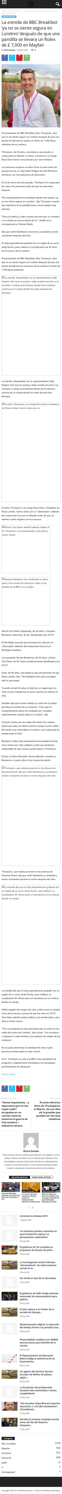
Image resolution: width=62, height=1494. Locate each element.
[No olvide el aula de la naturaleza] (9, 1282)
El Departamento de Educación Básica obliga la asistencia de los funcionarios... (37, 1358)
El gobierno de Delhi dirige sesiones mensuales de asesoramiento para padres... (39, 1296)
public (4, 1462)
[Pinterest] (19, 58)
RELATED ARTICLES (20, 1177)
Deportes (6, 1448)
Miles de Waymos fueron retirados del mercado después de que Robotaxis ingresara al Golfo (50, 1198)
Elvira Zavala (9, 50)
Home (4, 11)
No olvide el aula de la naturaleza (38, 1278)
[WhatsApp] (27, 58)
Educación (6, 1458)
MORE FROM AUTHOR (41, 1177)
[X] (12, 58)
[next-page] (32, 1208)
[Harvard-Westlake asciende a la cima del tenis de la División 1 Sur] (11, 1187)
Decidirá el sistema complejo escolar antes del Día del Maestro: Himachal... (39, 1422)
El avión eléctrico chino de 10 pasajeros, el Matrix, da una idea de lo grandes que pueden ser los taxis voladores (47, 1111)
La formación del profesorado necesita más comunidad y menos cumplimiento (38, 1390)
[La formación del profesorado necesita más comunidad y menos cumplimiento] (9, 1392)
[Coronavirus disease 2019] (9, 1220)
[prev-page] (29, 1208)
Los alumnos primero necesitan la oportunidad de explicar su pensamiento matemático (38, 1234)
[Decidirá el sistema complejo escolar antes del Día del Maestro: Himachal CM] (9, 1422)
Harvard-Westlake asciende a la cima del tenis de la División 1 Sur (11, 1196)
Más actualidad (15, 11)
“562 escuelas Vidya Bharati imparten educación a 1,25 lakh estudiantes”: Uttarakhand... (40, 1406)
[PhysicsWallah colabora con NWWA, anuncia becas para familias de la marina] (9, 1346)
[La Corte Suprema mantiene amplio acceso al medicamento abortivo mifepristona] (31, 1187)
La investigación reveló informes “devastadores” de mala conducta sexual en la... (38, 1265)
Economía (6, 1453)
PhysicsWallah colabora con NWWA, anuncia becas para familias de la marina (39, 1342)
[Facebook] (5, 58)
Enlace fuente (8, 1074)
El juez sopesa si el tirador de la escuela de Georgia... (37, 1311)
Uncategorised (8, 1472)
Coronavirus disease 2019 (34, 1215)
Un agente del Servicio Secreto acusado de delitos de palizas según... (36, 1374)
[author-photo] (31, 1140)
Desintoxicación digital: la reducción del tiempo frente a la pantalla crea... (40, 1326)
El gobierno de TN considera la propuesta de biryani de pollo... (37, 1249)
